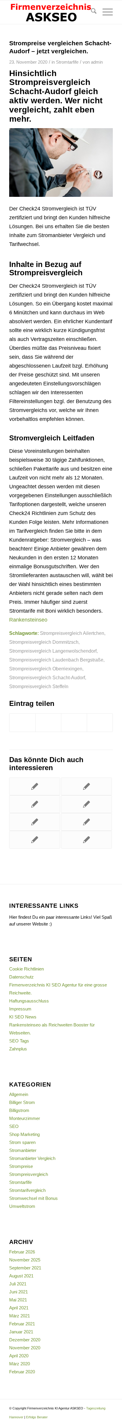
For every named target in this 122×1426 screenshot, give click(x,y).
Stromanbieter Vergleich (32, 1158)
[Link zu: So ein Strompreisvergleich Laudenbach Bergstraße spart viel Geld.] (86, 786)
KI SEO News (22, 1016)
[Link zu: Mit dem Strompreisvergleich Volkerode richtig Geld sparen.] (86, 822)
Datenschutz (21, 976)
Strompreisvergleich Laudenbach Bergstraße (56, 659)
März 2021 (19, 1315)
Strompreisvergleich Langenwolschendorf (53, 651)
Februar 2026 (22, 1251)
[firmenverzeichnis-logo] (50, 12)
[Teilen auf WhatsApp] (100, 723)
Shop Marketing (24, 1134)
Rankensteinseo (28, 620)
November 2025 (24, 1259)
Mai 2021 (18, 1299)
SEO (14, 1126)
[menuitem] (91, 12)
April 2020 (18, 1355)
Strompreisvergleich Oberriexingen (45, 668)
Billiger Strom (22, 1102)
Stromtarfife (67, 62)
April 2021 (18, 1307)
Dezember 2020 (24, 1339)
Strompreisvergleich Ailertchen (72, 633)
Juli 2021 (17, 1283)
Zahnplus (18, 1048)
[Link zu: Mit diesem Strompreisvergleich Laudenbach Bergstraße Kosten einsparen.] (86, 804)
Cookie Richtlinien (26, 968)
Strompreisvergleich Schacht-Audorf (47, 677)
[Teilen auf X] (48, 723)
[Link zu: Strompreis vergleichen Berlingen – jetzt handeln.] (34, 840)
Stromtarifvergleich (27, 1190)
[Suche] (91, 12)
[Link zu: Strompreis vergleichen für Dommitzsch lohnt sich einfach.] (86, 840)
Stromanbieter (22, 1150)
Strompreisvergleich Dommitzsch (43, 642)
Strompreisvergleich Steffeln (38, 686)
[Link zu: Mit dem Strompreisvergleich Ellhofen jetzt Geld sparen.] (34, 786)
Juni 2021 (18, 1291)
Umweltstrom (22, 1206)
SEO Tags (19, 1040)
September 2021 (25, 1267)
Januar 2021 (21, 1331)
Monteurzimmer (24, 1118)
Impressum (20, 1008)
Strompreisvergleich (28, 1174)
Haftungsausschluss (29, 1000)
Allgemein (18, 1094)
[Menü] (105, 12)
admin (97, 62)
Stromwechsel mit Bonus (33, 1198)
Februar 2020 (22, 1371)
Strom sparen (22, 1142)
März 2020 (19, 1363)
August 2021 (21, 1275)
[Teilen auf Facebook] (22, 723)
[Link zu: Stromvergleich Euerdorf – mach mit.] (34, 804)
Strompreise (21, 1166)
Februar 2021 (22, 1323)
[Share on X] (74, 723)
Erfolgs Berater (37, 1417)
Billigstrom (19, 1110)
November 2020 (24, 1347)
